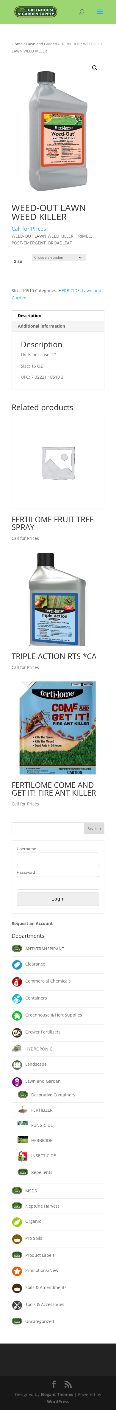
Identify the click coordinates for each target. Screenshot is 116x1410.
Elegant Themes (57, 1394)
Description (29, 315)
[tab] (58, 316)
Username (26, 848)
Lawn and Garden (41, 44)
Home (17, 44)
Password (26, 872)
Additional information (41, 326)
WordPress (58, 1401)
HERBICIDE (70, 44)
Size (18, 261)
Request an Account (32, 923)
